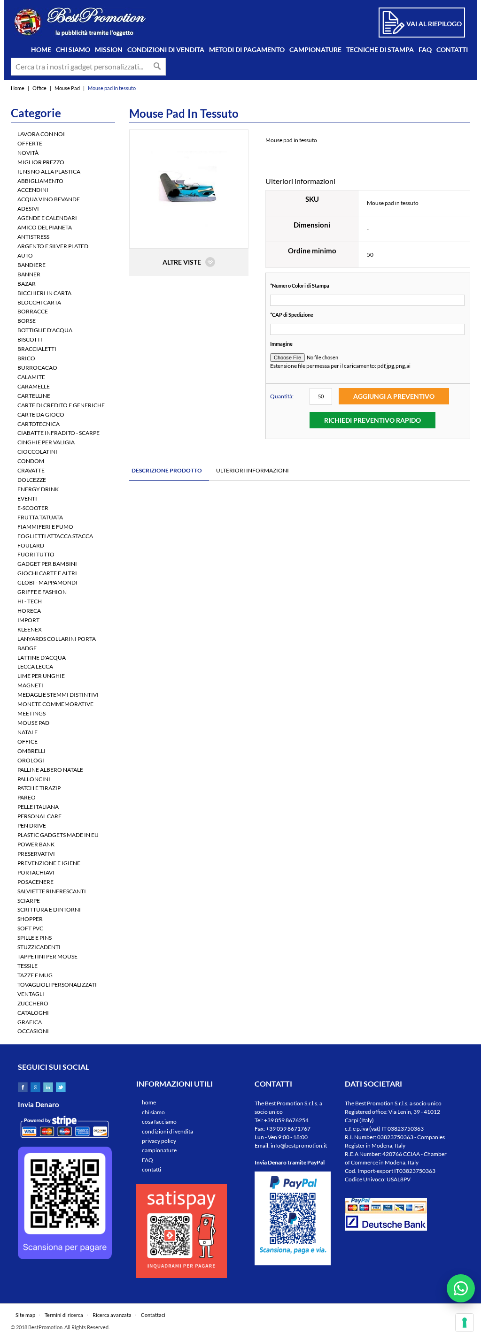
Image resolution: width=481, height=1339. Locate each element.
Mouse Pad (67, 88)
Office (39, 88)
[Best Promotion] (80, 22)
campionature (159, 1150)
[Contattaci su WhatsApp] (461, 1288)
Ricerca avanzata (112, 1315)
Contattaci (153, 1315)
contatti (151, 1169)
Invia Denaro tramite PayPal (290, 1162)
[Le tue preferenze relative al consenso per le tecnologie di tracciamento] (464, 1322)
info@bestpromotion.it (299, 1145)
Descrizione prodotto (167, 470)
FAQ (147, 1160)
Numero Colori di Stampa (299, 285)
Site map (25, 1315)
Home (17, 88)
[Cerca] (157, 66)
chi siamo (153, 1112)
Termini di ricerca (64, 1315)
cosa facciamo (159, 1121)
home (149, 1102)
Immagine (281, 344)
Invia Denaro (38, 1104)
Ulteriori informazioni (252, 470)
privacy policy (159, 1140)
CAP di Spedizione (291, 315)
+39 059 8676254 (286, 1120)
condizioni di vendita (167, 1131)
